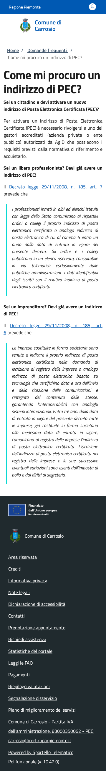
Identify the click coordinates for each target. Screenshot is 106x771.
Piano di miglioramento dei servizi (42, 709)
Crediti (14, 568)
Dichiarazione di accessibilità (36, 604)
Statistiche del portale (30, 651)
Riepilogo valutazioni (29, 686)
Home (13, 50)
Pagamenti (19, 674)
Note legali (19, 592)
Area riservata (22, 557)
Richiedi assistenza (27, 639)
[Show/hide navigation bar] (9, 25)
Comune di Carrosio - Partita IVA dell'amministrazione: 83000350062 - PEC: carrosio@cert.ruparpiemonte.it (51, 731)
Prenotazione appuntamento (36, 627)
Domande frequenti (47, 50)
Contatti (16, 615)
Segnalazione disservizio (32, 698)
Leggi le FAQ (20, 662)
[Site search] (93, 25)
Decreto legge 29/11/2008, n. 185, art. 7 (55, 186)
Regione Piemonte (25, 7)
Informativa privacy (27, 580)
